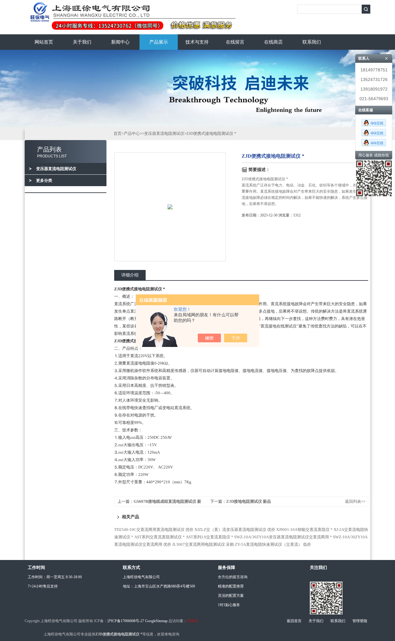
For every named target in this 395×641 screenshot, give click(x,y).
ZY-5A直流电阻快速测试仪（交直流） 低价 (273, 544)
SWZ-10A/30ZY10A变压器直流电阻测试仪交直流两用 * (283, 537)
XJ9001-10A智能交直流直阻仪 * (304, 529)
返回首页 (294, 621)
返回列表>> (355, 501)
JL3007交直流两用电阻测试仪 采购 (203, 544)
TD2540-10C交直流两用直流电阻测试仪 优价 (153, 529)
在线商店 (273, 42)
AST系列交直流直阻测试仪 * (159, 537)
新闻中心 (120, 42)
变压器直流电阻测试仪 (164, 133)
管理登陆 (359, 621)
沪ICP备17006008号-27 (125, 621)
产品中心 (132, 133)
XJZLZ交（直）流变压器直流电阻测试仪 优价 (234, 529)
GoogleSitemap (156, 621)
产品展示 (158, 42)
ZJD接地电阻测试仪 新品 (248, 501)
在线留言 (235, 42)
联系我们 (311, 42)
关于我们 (82, 42)
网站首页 (44, 42)
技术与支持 (197, 42)
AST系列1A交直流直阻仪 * (209, 537)
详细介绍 (130, 275)
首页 (118, 133)
